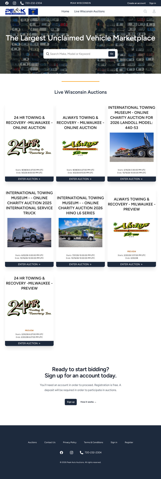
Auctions (32, 442)
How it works (88, 402)
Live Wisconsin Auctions (89, 11)
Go (111, 53)
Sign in (152, 3)
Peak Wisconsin (80, 3)
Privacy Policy (69, 442)
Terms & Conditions (93, 442)
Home (65, 11)
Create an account (136, 3)
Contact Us (50, 442)
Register (129, 442)
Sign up (71, 402)
